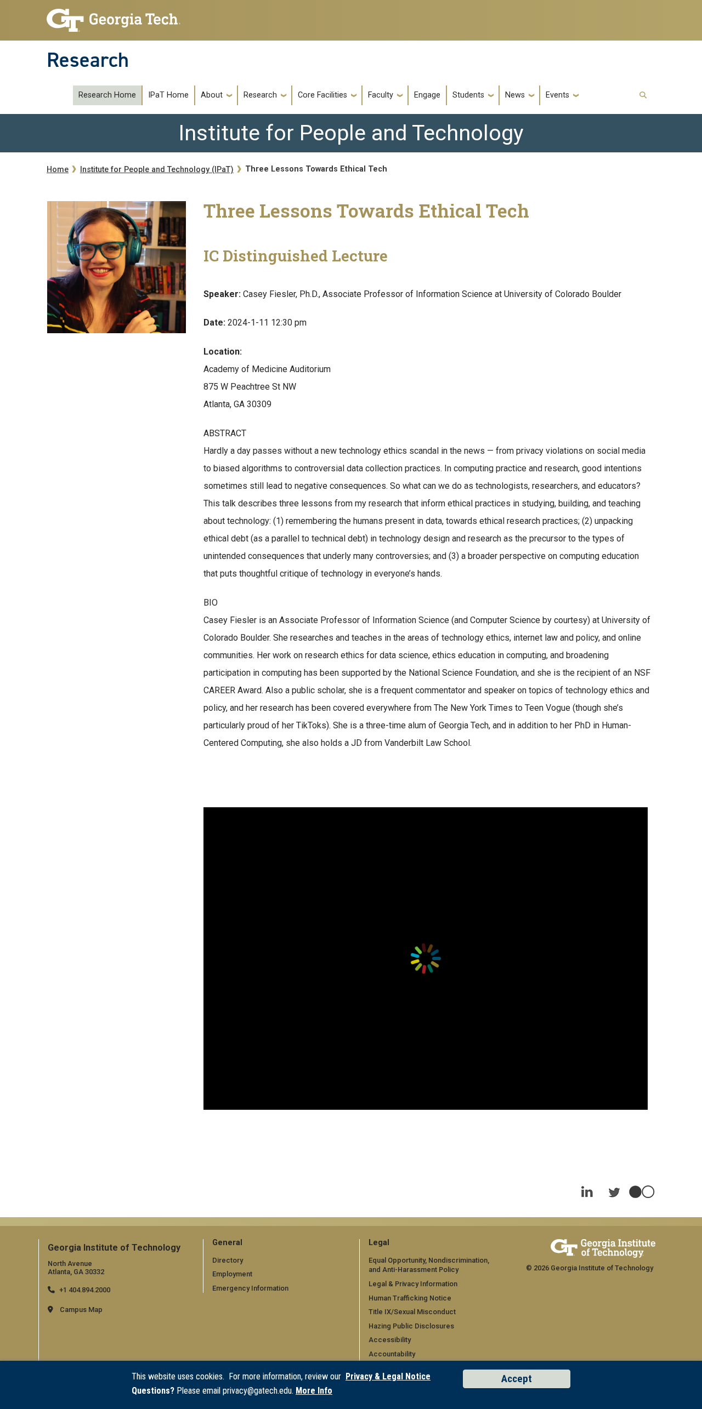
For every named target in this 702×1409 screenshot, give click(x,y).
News (515, 95)
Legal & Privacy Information (413, 1284)
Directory (227, 1260)
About (212, 95)
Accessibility (390, 1340)
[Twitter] (614, 1187)
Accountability (392, 1354)
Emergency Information (250, 1288)
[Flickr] (641, 1187)
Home (58, 169)
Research (88, 59)
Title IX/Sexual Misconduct (412, 1312)
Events (557, 95)
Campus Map (81, 1309)
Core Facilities (322, 95)
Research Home (107, 95)
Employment (232, 1274)
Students (468, 95)
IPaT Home (168, 95)
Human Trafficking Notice (410, 1298)
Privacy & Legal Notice (388, 1376)
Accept (516, 1378)
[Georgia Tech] (603, 1248)
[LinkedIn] (587, 1187)
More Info (314, 1390)
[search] (643, 95)
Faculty (380, 95)
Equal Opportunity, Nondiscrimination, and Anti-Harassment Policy (429, 1265)
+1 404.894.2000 (84, 1290)
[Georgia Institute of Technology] (113, 17)
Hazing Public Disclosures (411, 1326)
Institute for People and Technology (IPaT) (157, 169)
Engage (427, 95)
